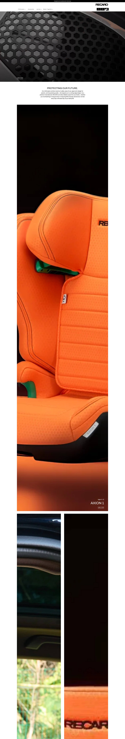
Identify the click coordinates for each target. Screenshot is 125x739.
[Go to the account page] (103, 9)
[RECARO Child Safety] (102, 5)
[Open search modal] (99, 9)
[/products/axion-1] (62, 308)
